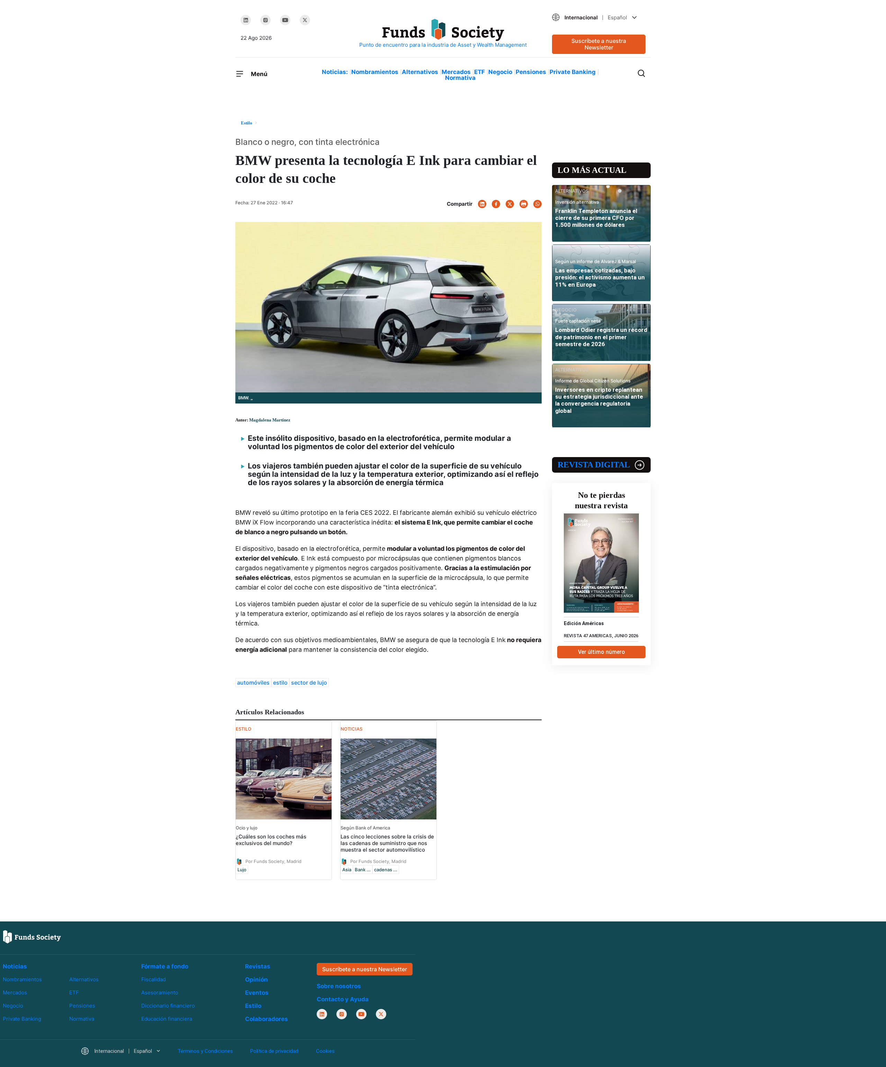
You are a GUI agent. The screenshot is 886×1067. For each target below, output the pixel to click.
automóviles (253, 682)
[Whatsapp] (537, 204)
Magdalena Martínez (269, 420)
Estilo (253, 1005)
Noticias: (335, 71)
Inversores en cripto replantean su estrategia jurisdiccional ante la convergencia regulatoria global (599, 400)
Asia (346, 869)
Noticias (15, 966)
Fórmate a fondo (164, 966)
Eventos (257, 992)
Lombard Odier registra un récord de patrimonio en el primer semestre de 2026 (601, 336)
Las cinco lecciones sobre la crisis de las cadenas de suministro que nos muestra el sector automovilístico (387, 843)
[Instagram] (265, 20)
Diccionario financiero (168, 1005)
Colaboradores (266, 1018)
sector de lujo (309, 682)
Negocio (500, 71)
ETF (479, 71)
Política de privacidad (274, 1051)
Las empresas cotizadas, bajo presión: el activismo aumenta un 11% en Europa (600, 277)
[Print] (523, 204)
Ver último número (601, 652)
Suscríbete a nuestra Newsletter (598, 44)
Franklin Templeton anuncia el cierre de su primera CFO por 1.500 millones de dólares (596, 218)
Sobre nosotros (339, 986)
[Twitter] (305, 20)
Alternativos (420, 71)
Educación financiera (166, 1018)
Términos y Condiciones (205, 1051)
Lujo (241, 869)
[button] (598, 17)
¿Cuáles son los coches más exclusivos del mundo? (271, 839)
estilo (280, 682)
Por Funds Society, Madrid (273, 861)
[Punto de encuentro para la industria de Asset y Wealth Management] (443, 33)
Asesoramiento (159, 992)
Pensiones (531, 71)
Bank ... (363, 869)
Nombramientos (374, 71)
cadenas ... (385, 869)
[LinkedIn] (246, 20)
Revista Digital (594, 464)
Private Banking (573, 71)
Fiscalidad (153, 979)
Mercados (456, 71)
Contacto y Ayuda (343, 999)
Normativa (460, 77)
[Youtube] (285, 20)
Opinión (256, 979)
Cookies (325, 1051)
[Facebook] (496, 204)
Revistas (257, 966)
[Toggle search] (641, 72)
